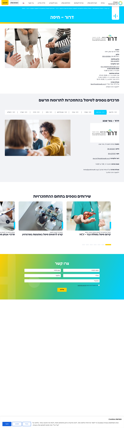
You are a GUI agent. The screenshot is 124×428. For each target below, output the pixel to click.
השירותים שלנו (92, 3)
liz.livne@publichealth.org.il (97, 178)
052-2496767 (115, 156)
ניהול (26, 424)
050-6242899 (115, 61)
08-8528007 (115, 151)
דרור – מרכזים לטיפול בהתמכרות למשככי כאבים (44, 8)
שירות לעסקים (78, 3)
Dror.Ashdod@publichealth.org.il (109, 166)
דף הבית (107, 8)
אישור (7, 424)
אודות (103, 3)
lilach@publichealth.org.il (98, 84)
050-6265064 (106, 56)
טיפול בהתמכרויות (98, 8)
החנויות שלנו (14, 3)
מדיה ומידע (41, 3)
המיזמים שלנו (65, 3)
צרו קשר (31, 3)
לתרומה (5, 3)
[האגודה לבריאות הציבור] (115, 3)
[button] (108, 250)
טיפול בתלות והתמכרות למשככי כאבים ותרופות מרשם (75, 8)
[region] (62, 422)
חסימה (17, 424)
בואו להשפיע (53, 3)
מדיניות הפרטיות (82, 291)
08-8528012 (115, 161)
